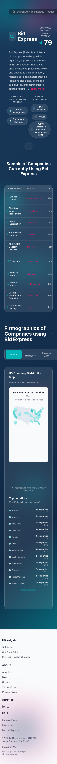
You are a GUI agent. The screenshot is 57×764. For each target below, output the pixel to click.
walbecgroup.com (35, 198)
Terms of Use (9, 687)
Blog (4, 677)
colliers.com (32, 295)
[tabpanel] (28, 488)
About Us (7, 672)
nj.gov (30, 307)
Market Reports (10, 730)
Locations (14, 354)
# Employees (30, 354)
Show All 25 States (28, 590)
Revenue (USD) (46, 354)
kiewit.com (32, 234)
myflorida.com (33, 284)
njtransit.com (32, 211)
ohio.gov (31, 274)
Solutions (7, 647)
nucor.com (31, 222)
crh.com (30, 247)
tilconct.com (32, 261)
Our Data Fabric (10, 652)
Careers (6, 682)
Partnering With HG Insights (17, 657)
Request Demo (10, 720)
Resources (7, 725)
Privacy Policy (9, 692)
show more (37, 88)
